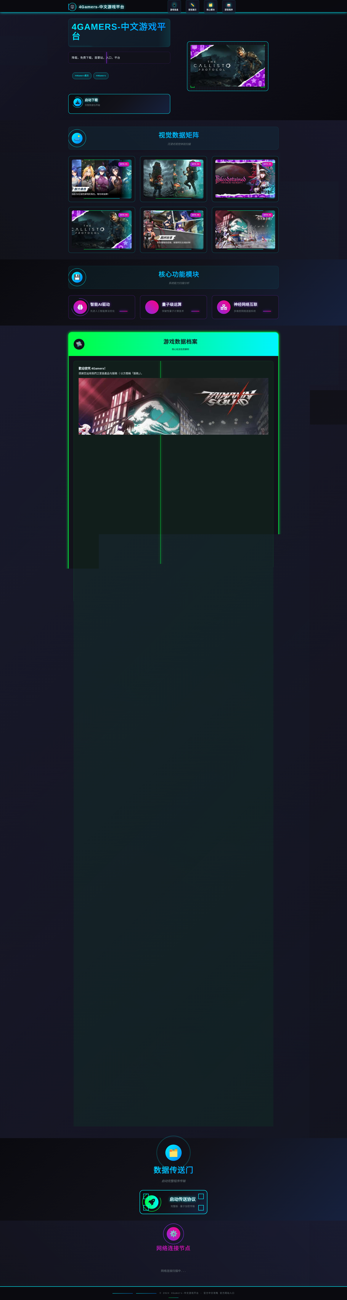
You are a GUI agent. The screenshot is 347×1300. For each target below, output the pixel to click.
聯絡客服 (95, 1104)
